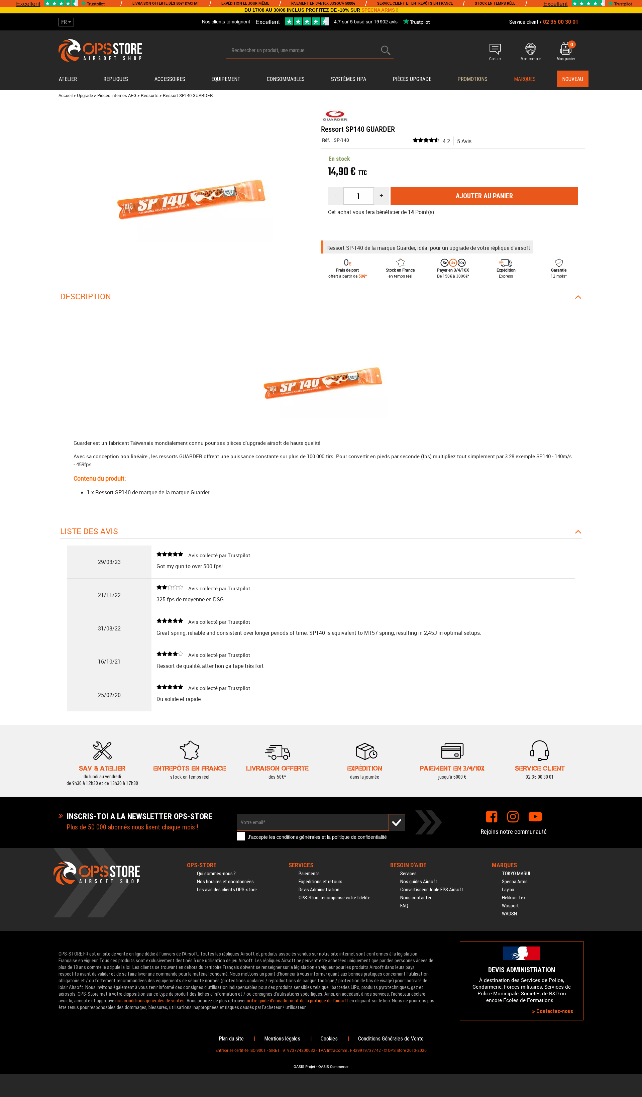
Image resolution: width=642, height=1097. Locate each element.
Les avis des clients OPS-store (227, 890)
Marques (525, 79)
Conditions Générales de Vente (391, 1038)
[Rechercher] (386, 50)
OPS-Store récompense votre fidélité (334, 898)
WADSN (509, 914)
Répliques (115, 79)
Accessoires (169, 79)
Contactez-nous (554, 1011)
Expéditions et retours (320, 882)
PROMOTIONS (472, 79)
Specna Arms (515, 882)
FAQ (404, 906)
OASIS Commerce (333, 1066)
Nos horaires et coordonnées (225, 882)
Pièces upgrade (412, 79)
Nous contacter (415, 898)
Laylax (508, 890)
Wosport (510, 906)
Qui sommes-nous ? (216, 874)
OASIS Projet (304, 1066)
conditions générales (298, 836)
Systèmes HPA (348, 79)
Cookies (329, 1038)
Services (408, 874)
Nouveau (572, 79)
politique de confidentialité (359, 836)
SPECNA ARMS (378, 10)
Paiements (309, 874)
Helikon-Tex (514, 898)
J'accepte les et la (317, 836)
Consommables (286, 79)
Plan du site (231, 1038)
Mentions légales (282, 1038)
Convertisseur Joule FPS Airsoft (431, 890)
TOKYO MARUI (516, 874)
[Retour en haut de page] (633, 651)
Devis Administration (319, 890)
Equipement (225, 79)
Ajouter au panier (484, 196)
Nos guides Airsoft (418, 882)
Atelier (68, 79)
